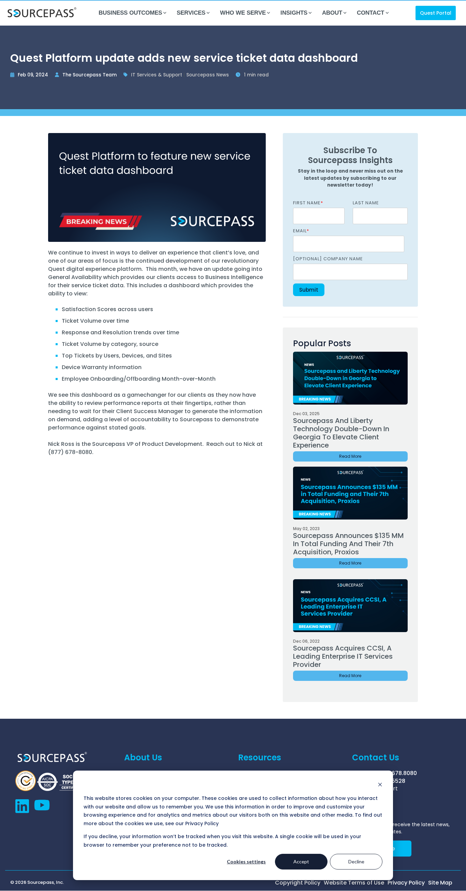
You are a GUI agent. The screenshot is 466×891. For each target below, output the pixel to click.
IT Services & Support (157, 75)
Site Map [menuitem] (440, 883)
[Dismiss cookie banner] (380, 785)
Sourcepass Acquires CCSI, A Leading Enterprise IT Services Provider (343, 656)
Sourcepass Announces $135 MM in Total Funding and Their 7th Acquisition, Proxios (348, 544)
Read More (350, 456)
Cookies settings (246, 861)
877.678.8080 (398, 773)
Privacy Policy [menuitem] (406, 883)
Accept (301, 861)
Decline (356, 861)
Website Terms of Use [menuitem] (354, 883)
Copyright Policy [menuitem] (297, 883)
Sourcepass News (208, 75)
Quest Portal (435, 13)
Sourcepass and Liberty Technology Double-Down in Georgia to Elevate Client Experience (341, 433)
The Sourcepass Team (90, 75)
